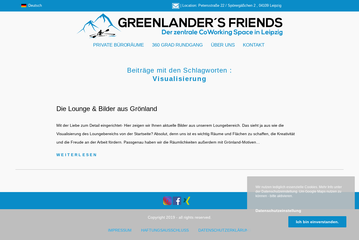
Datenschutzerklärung (224, 230)
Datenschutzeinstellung (278, 210)
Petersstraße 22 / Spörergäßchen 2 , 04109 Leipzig (239, 6)
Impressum (120, 230)
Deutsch (35, 6)
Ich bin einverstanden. (317, 222)
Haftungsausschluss (165, 230)
